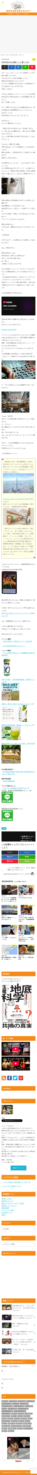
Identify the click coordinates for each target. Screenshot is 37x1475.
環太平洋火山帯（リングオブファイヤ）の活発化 (22, 1317)
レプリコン (6, 1413)
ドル (4, 1408)
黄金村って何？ (7, 1199)
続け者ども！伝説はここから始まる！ (19, 14)
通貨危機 (12, 1428)
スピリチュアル (7, 1406)
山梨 (30, 1418)
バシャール (12, 1408)
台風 (10, 1418)
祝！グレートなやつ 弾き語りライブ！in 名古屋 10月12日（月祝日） (22, 1342)
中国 (14, 1413)
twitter (4, 1215)
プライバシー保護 (8, 1210)
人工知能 (28, 1413)
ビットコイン (23, 1408)
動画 (20, 1416)
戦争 (27, 1421)
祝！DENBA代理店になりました (14, 646)
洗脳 (19, 1423)
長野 (4, 1431)
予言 (20, 1413)
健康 (13, 1416)
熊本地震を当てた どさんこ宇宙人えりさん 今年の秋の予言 (22, 1308)
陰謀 (5, 828)
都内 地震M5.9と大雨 (20, 1325)
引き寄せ (6, 1421)
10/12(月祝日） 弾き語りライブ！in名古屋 (17, 641)
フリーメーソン (7, 1411)
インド (16, 1403)
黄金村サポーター (8, 1201)
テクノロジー (19, 1406)
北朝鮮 (27, 1416)
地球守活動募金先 (9, 781)
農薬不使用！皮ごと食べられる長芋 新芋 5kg (17, 743)
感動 (21, 1421)
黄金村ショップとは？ (9, 1206)
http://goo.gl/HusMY (8, 330)
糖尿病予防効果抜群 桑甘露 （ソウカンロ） (17, 725)
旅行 (4, 1423)
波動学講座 (5, 1208)
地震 (23, 1418)
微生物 (14, 1421)
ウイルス (24, 1403)
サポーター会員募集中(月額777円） (15, 788)
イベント (30, 1401)
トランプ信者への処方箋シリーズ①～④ (16, 1182)
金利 (20, 1428)
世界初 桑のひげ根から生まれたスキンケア (17, 704)
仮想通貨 (6, 1416)
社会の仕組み (16, 1426)
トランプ (29, 1406)
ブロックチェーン (20, 1411)
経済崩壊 (26, 1426)
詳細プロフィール (18, 1168)
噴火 (16, 1418)
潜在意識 (27, 1423)
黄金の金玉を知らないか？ (17, 1472)
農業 (4, 1428)
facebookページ (7, 1212)
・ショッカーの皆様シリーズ (11, 1186)
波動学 (11, 1423)
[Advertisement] (18, 35)
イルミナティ (6, 1403)
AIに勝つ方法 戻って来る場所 (22, 1351)
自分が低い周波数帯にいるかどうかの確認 (22, 1333)
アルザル (21, 1401)
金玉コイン (28, 1428)
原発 (4, 1418)
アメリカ (13, 1401)
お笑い (5, 1401)
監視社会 (6, 1426)
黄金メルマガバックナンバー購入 (13, 1203)
